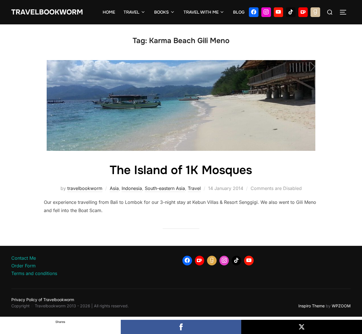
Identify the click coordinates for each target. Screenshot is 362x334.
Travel (194, 188)
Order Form (23, 266)
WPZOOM (341, 305)
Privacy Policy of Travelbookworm (42, 299)
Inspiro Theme (311, 305)
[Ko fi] (303, 12)
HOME (109, 12)
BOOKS (161, 12)
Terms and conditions (34, 273)
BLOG (239, 12)
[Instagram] (266, 12)
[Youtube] (278, 12)
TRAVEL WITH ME (201, 12)
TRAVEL (131, 12)
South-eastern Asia (165, 188)
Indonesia (132, 188)
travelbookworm (84, 188)
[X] (301, 327)
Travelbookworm (47, 12)
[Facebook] (253, 12)
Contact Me (23, 258)
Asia (114, 188)
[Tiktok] (291, 12)
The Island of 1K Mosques (181, 170)
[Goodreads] (315, 12)
